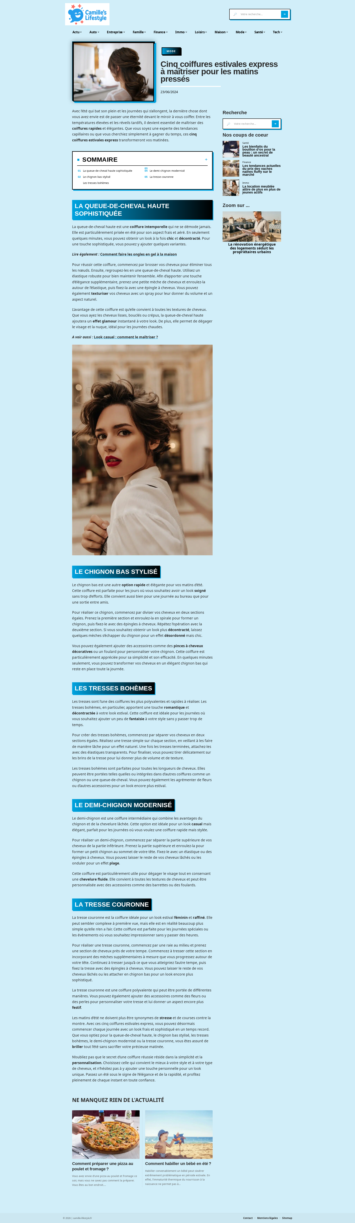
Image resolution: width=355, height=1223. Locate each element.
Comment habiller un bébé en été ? (178, 1163)
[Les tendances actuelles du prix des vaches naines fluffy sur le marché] (231, 168)
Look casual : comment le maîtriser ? (126, 337)
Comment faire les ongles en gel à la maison (138, 254)
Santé (245, 143)
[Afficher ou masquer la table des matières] (163, 159)
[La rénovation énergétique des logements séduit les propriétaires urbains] (252, 226)
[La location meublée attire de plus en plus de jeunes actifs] (231, 187)
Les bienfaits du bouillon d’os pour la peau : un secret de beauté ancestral (258, 151)
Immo (245, 182)
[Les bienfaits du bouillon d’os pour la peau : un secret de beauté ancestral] (231, 149)
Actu (150, 1155)
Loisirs (78, 1155)
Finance (246, 162)
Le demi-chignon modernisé (167, 170)
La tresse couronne (161, 177)
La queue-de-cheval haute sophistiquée (107, 170)
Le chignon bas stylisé (96, 177)
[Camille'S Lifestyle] (87, 14)
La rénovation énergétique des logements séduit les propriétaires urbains (252, 248)
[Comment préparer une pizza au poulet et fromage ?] (106, 1134)
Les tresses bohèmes (96, 183)
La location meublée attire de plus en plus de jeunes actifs (261, 189)
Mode (171, 51)
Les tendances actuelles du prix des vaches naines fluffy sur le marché (261, 170)
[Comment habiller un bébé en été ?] (179, 1134)
